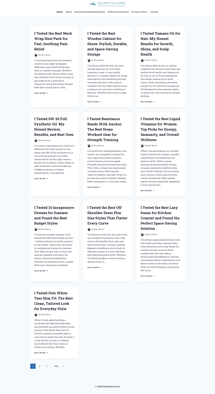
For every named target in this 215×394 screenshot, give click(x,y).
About (68, 11)
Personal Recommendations (89, 11)
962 (56, 366)
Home (60, 11)
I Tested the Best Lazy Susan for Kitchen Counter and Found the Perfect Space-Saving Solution (160, 218)
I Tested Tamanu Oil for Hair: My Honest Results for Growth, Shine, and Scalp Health (160, 44)
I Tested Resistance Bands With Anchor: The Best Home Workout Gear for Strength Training (104, 129)
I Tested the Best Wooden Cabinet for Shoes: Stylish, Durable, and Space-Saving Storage (107, 44)
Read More (41, 93)
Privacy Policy (139, 11)
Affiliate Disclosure (118, 11)
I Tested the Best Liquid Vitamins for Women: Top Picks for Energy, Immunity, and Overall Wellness (160, 129)
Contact (154, 11)
